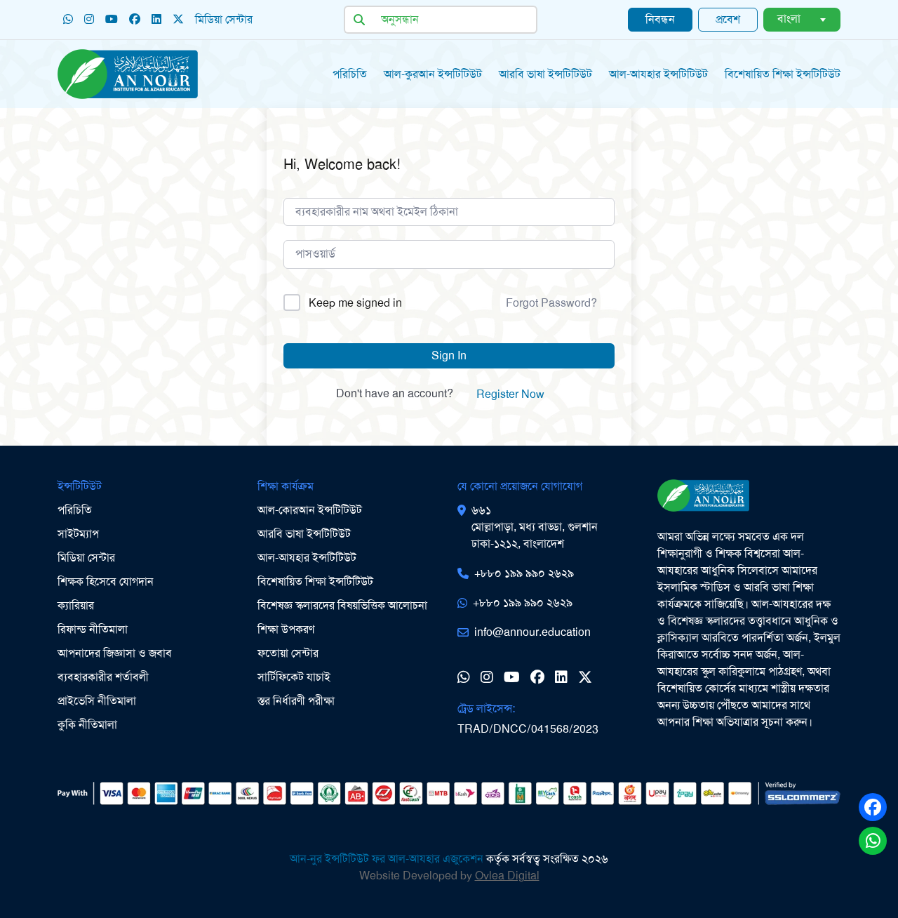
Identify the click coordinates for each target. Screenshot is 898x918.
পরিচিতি (350, 74)
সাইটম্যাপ (78, 533)
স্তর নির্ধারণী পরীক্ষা (296, 700)
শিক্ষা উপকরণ (285, 629)
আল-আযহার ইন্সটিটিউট (658, 74)
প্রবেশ (728, 19)
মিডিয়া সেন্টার (86, 557)
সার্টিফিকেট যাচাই (293, 677)
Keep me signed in (355, 302)
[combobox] (801, 20)
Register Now (510, 394)
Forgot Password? (551, 302)
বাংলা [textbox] (788, 18)
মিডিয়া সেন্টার (224, 19)
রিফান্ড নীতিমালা (93, 629)
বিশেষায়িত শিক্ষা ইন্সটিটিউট (315, 581)
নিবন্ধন (660, 19)
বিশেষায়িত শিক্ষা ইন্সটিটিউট (782, 74)
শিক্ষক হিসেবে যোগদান (106, 581)
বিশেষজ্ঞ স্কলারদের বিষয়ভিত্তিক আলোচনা (342, 605)
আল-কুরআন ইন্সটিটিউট (433, 74)
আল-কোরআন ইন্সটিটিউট (309, 510)
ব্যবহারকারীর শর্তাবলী (103, 677)
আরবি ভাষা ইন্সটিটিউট (545, 74)
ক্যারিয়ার (76, 605)
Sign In (449, 355)
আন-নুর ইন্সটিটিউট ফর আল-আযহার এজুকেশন (386, 858)
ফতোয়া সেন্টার (288, 653)
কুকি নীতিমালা (87, 724)
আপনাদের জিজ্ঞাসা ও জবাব (115, 653)
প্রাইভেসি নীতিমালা (97, 700)
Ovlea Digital (507, 875)
